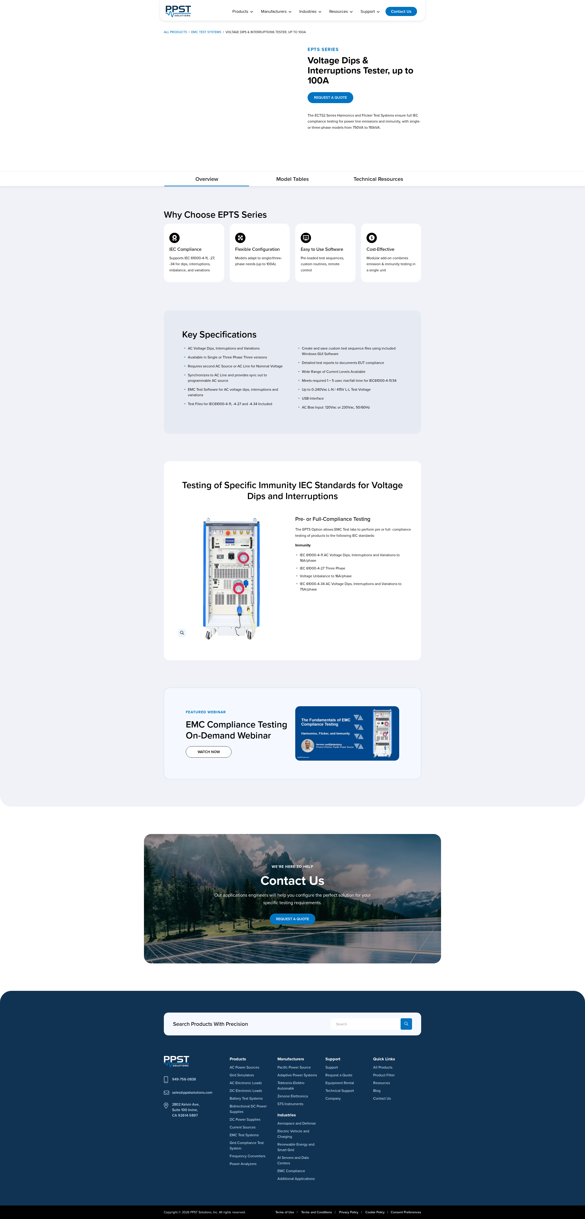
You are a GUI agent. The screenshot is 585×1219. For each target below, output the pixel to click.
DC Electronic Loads (246, 1090)
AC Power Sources (244, 1067)
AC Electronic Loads (246, 1082)
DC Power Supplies (245, 1119)
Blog (376, 1090)
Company (333, 1098)
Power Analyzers (243, 1163)
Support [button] (368, 11)
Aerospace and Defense (296, 1123)
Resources (381, 1082)
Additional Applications (296, 1178)
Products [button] (240, 11)
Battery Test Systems (246, 1098)
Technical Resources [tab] (378, 179)
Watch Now (209, 751)
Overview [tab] (206, 179)
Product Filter (384, 1074)
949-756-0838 (184, 1079)
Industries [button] (307, 11)
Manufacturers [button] (274, 11)
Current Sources (242, 1127)
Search (406, 1024)
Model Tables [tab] (292, 179)
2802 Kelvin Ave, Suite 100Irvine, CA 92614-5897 (185, 1110)
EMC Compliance (291, 1170)
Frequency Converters (247, 1155)
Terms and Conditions (316, 1212)
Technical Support (339, 1090)
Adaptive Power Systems (297, 1074)
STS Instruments (290, 1103)
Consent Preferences (406, 1212)
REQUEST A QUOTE (330, 97)
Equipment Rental (339, 1082)
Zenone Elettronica (292, 1096)
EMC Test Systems (244, 1134)
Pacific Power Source (294, 1067)
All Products (382, 1067)
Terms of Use (284, 1212)
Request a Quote (338, 1074)
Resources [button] (338, 11)
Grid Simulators (242, 1074)
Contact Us (401, 11)
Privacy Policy (348, 1212)
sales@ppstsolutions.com (192, 1092)
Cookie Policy (375, 1212)
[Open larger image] (231, 578)
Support (331, 1067)
